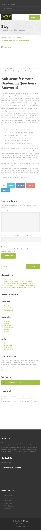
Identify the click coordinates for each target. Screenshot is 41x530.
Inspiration (21, 396)
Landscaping (15, 71)
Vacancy (6, 329)
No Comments (20, 69)
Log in (6, 343)
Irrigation (29, 396)
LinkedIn (6, 190)
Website (29, 236)
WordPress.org (8, 349)
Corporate (7, 508)
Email (16, 236)
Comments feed (9, 347)
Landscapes (8, 503)
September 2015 (9, 310)
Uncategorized (8, 327)
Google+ (30, 185)
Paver (14, 401)
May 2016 (7, 306)
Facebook (20, 185)
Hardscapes (8, 495)
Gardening (7, 321)
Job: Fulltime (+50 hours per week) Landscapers (18, 285)
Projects (27, 401)
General (7, 71)
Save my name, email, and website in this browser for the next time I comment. (19, 250)
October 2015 (8, 308)
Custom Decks (8, 498)
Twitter (11, 185)
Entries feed (8, 345)
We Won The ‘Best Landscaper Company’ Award (18, 283)
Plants (21, 401)
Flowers (5, 396)
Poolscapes (7, 500)
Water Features (9, 506)
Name (3, 236)
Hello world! (7, 279)
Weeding (7, 332)
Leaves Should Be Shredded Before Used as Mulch (19, 287)
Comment (4, 211)
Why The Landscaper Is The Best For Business (18, 281)
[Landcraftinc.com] (10, 17)
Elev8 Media (24, 521)
